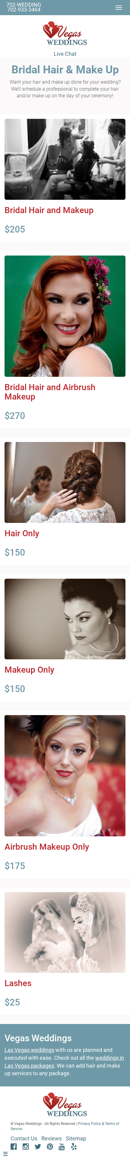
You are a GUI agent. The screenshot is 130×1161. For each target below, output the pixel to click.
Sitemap (76, 1138)
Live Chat (65, 54)
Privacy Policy (89, 1124)
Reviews (51, 1138)
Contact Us (24, 1138)
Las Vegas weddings (29, 1050)
